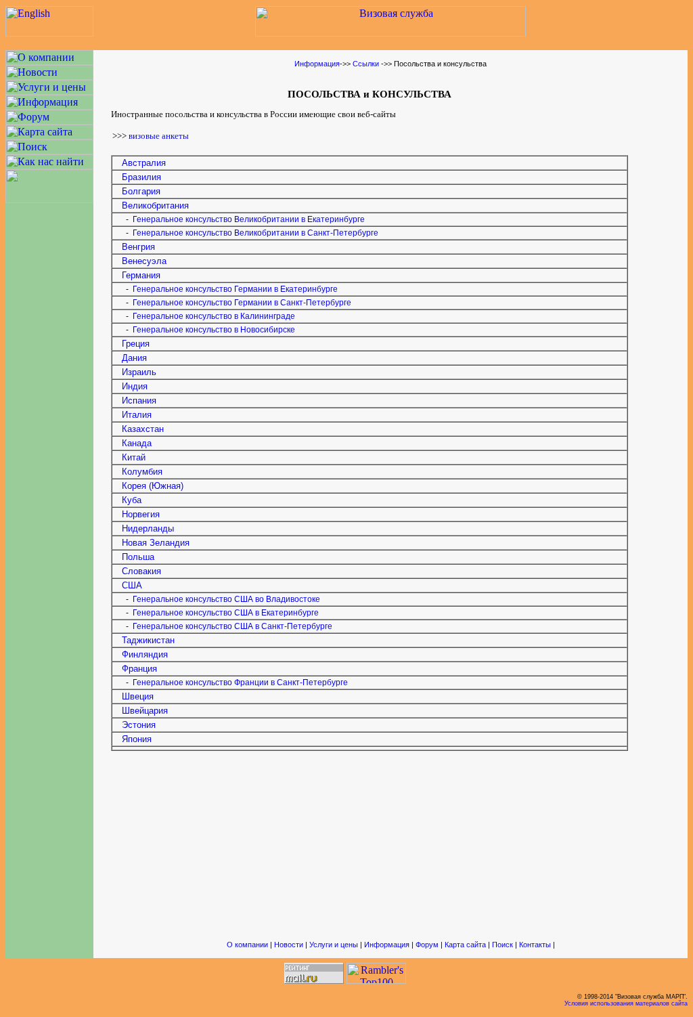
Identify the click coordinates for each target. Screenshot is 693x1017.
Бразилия (141, 177)
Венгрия (138, 247)
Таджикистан (148, 640)
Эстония (139, 725)
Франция (139, 669)
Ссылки (366, 64)
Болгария (141, 191)
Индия (135, 386)
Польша (134, 557)
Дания (134, 358)
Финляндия (145, 654)
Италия (137, 415)
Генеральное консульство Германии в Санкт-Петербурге (242, 302)
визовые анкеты (159, 136)
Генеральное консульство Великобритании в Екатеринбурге (249, 219)
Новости (288, 944)
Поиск (502, 944)
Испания (139, 400)
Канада (137, 443)
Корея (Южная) (152, 486)
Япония (137, 739)
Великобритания (155, 205)
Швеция (138, 696)
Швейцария (145, 711)
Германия (141, 275)
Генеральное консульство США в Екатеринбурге (226, 613)
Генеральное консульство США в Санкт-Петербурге (232, 626)
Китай (134, 457)
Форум (427, 944)
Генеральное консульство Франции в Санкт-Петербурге (240, 682)
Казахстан (143, 429)
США (132, 585)
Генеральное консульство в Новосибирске (214, 329)
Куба (131, 500)
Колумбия (142, 472)
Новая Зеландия (155, 543)
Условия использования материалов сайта (626, 1003)
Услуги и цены (333, 944)
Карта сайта (465, 944)
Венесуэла (144, 261)
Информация (317, 64)
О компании (247, 944)
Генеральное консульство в (214, 316)
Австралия (144, 163)
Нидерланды (148, 528)
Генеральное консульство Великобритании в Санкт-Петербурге (255, 233)
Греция (136, 344)
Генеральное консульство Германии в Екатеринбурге (235, 289)
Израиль (139, 372)
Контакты (535, 944)
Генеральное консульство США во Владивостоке (226, 599)
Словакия (141, 571)
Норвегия (141, 514)
